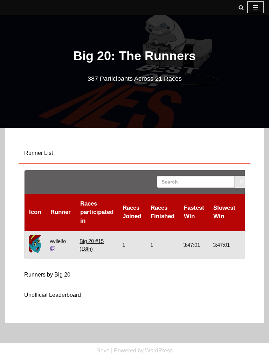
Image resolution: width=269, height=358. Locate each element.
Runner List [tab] (38, 153)
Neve (103, 350)
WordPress (159, 350)
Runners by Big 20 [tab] (47, 275)
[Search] (241, 7)
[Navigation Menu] (255, 7)
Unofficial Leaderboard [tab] (52, 295)
